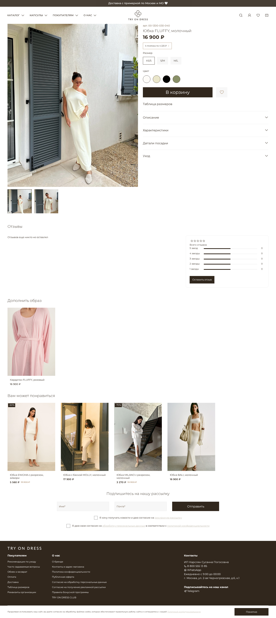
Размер (147, 53)
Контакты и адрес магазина (68, 566)
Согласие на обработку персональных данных (79, 582)
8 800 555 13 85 (197, 566)
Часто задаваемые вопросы (24, 566)
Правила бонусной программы (70, 592)
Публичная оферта (63, 577)
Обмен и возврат (17, 572)
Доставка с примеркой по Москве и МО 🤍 (138, 3)
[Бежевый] (156, 79)
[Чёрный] (166, 79)
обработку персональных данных (123, 525)
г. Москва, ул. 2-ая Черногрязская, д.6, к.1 (211, 578)
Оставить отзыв (202, 279)
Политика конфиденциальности (71, 572)
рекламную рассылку (168, 517)
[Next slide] (133, 105)
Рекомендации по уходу (22, 561)
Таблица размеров (18, 587)
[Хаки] (176, 79)
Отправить (195, 506)
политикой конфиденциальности (188, 525)
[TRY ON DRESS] (138, 15)
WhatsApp (194, 570)
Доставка (13, 582)
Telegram (193, 591)
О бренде (57, 561)
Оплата (12, 577)
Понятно (251, 611)
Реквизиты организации (22, 592)
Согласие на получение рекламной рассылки (79, 587)
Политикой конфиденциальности (184, 612)
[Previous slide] (12, 105)
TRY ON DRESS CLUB (64, 597)
